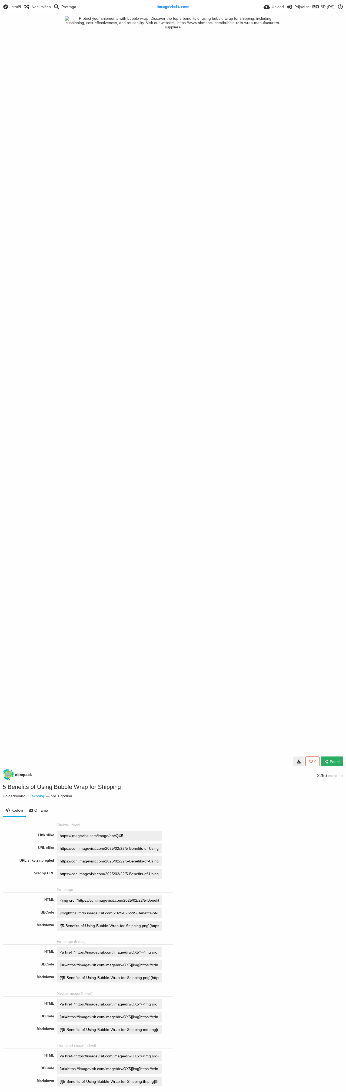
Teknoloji (37, 796)
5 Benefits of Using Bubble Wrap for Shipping (62, 787)
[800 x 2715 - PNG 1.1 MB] (298, 761)
